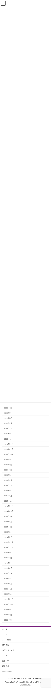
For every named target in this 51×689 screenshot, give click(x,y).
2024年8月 (8, 516)
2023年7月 (8, 563)
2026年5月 (8, 423)
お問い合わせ (7, 671)
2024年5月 (8, 521)
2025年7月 (8, 470)
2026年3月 (8, 434)
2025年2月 (8, 496)
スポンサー (6, 661)
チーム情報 (6, 640)
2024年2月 (8, 532)
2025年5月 (8, 480)
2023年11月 (8, 547)
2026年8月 (8, 408)
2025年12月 (8, 444)
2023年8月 (8, 558)
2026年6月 (8, 418)
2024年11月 (8, 506)
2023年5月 (8, 568)
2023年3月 (8, 578)
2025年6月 (8, 475)
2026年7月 (8, 413)
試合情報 (5, 645)
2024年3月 (8, 527)
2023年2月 (8, 584)
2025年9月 (8, 459)
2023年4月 (8, 573)
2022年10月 (8, 604)
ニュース (5, 634)
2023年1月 (8, 589)
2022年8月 (8, 615)
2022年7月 (8, 620)
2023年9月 (8, 553)
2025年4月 (8, 485)
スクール (5, 655)
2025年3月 (8, 491)
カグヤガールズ (8, 650)
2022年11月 (8, 599)
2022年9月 (8, 610)
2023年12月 (8, 542)
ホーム (4, 629)
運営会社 (5, 666)
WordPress (17, 682)
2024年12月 (8, 501)
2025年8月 (8, 465)
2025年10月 (8, 454)
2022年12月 (8, 594)
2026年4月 (8, 428)
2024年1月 (8, 537)
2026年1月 (8, 439)
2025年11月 (8, 449)
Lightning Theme (30, 682)
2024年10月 (8, 511)
